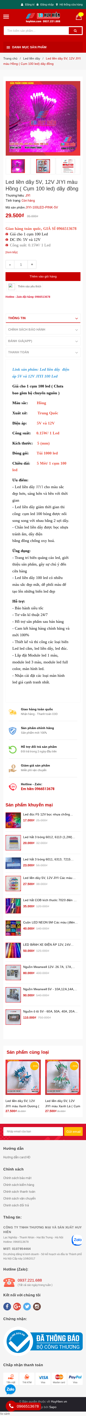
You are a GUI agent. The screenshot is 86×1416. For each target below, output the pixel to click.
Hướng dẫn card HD (16, 1157)
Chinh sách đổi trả (16, 1205)
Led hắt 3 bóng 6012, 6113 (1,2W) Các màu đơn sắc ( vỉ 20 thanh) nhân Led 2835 (49, 837)
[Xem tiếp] (11, 252)
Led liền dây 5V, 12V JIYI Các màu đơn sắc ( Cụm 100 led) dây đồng (48, 878)
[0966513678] (11, 1406)
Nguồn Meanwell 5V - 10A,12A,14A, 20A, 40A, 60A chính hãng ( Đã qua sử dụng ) (50, 989)
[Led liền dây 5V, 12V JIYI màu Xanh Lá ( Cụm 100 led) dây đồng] (62, 1077)
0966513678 (44, 789)
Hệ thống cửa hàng (71, 4)
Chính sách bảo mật (17, 1178)
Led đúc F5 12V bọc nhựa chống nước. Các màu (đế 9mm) (46, 815)
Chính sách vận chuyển (19, 1198)
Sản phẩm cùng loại (28, 1052)
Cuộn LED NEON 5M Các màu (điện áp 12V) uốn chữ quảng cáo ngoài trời (50, 923)
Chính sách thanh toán (19, 1191)
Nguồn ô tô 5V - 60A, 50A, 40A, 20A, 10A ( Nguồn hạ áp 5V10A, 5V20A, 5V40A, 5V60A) (49, 1012)
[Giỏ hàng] (80, 16)
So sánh (5, 1413)
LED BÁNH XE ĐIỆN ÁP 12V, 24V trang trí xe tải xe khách (47, 945)
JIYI (29, 487)
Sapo (52, 1407)
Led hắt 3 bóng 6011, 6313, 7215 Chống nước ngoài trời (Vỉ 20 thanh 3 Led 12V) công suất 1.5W (49, 860)
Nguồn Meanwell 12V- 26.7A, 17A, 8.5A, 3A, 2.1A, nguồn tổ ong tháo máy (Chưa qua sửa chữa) (47, 967)
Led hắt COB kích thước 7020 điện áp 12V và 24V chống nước (50, 900)
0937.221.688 (30, 1280)
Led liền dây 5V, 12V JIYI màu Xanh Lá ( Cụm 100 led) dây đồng (62, 1106)
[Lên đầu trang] (77, 1057)
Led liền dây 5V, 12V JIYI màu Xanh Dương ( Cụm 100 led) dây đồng (22, 1106)
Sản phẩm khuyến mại (29, 804)
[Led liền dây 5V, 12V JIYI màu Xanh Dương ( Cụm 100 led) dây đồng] (23, 1077)
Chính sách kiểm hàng (18, 1185)
